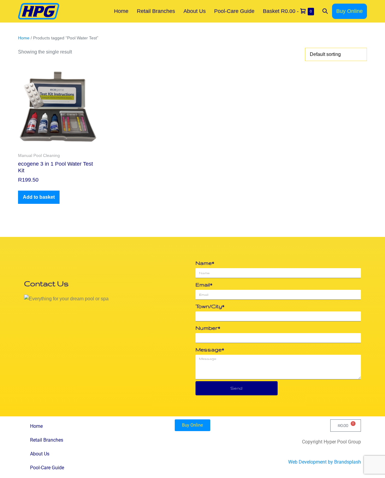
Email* (204, 284)
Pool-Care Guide (234, 11)
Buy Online (349, 11)
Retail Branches (156, 11)
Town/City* (210, 306)
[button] (325, 11)
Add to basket (39, 197)
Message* (210, 349)
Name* (205, 263)
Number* (208, 328)
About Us (194, 11)
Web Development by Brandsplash (324, 462)
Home (121, 11)
